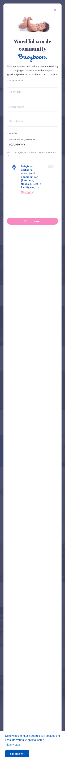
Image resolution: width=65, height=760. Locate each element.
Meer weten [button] (13, 744)
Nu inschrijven (32, 221)
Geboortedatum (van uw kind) (22, 139)
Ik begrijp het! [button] (17, 753)
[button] (32, 179)
